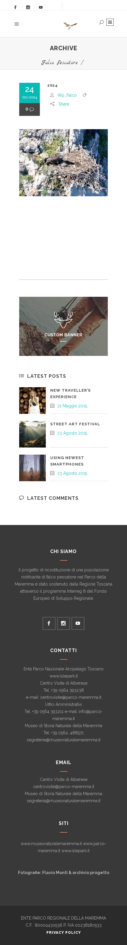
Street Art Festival (75, 424)
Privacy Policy (63, 933)
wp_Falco (67, 95)
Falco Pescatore (59, 63)
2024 (52, 85)
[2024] (63, 162)
